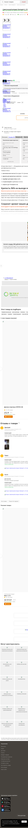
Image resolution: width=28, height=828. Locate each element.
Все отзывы (4, 501)
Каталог (5, 4)
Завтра (8, 604)
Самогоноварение (12, 4)
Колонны (23, 312)
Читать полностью (9, 464)
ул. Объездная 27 (9, 278)
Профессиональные (6, 312)
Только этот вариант (14, 501)
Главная (1, 4)
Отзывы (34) (12, 137)
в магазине (8, 414)
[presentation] (1, 266)
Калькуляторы (22, 815)
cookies (10, 820)
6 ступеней (14, 93)
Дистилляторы (15, 312)
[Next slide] (8, 20)
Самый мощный (17, 314)
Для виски (4, 314)
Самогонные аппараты (21, 4)
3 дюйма (10, 314)
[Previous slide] (4, 20)
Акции (24, 2)
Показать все (10, 161)
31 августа (9, 416)
